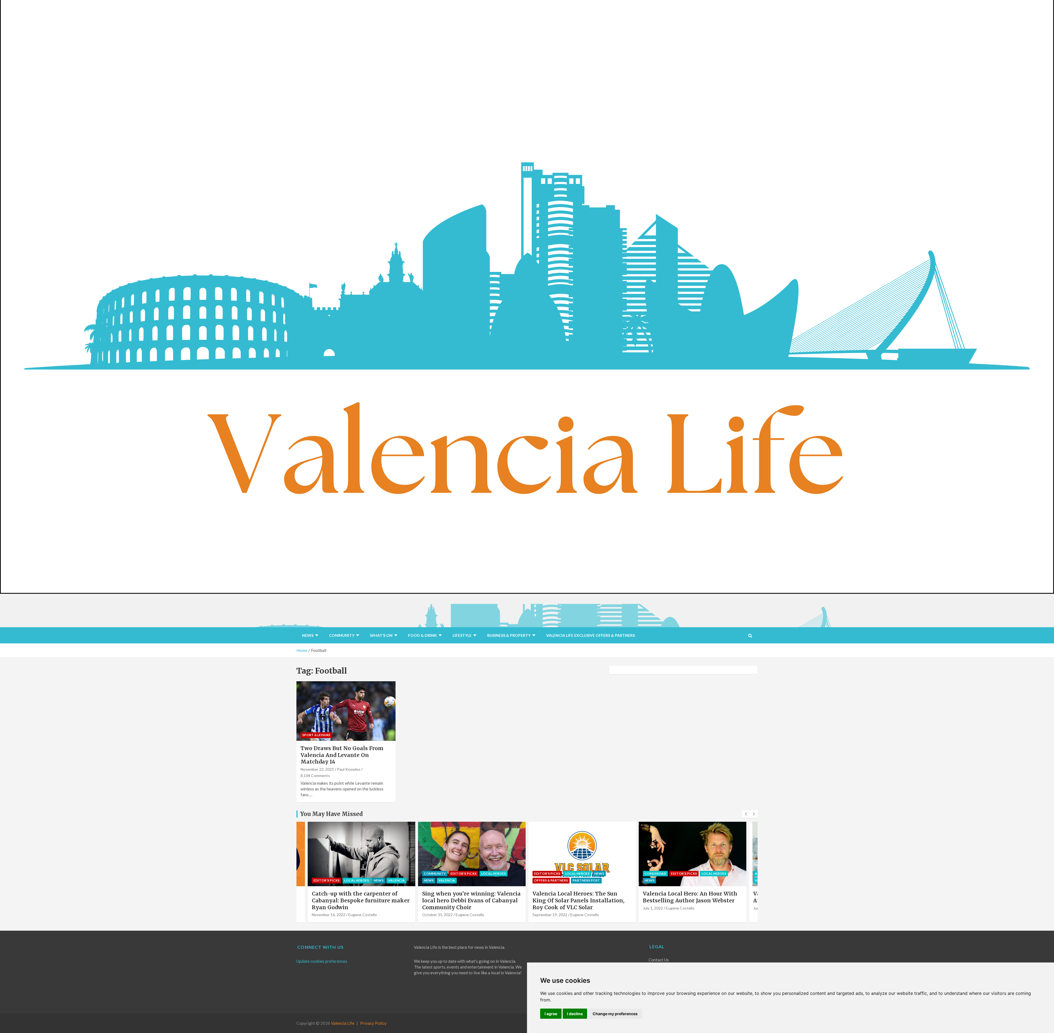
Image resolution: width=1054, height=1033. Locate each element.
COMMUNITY (341, 635)
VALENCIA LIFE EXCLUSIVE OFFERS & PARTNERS (590, 635)
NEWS (307, 635)
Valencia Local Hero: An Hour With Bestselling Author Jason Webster (579, 897)
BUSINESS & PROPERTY (509, 635)
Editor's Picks (353, 873)
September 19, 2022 (439, 914)
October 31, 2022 (327, 914)
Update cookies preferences (321, 961)
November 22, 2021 (317, 769)
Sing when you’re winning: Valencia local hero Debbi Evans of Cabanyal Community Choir (361, 900)
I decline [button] (575, 1013)
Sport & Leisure (316, 735)
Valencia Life (342, 1023)
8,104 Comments (315, 775)
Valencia (336, 880)
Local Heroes (383, 873)
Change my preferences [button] (615, 1013)
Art (648, 873)
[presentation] (746, 814)
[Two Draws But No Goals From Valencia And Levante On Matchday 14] (346, 711)
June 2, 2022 (654, 908)
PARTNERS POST (476, 880)
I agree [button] (551, 1013)
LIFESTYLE (462, 635)
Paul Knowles (348, 769)
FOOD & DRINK (422, 635)
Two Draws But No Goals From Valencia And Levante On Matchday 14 (342, 755)
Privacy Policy (373, 1023)
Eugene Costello (359, 914)
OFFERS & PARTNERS (441, 880)
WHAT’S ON (381, 635)
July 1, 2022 (542, 908)
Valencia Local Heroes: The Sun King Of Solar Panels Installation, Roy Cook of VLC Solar (468, 900)
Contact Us (659, 959)
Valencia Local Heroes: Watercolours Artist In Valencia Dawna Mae (692, 897)
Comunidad (545, 873)
